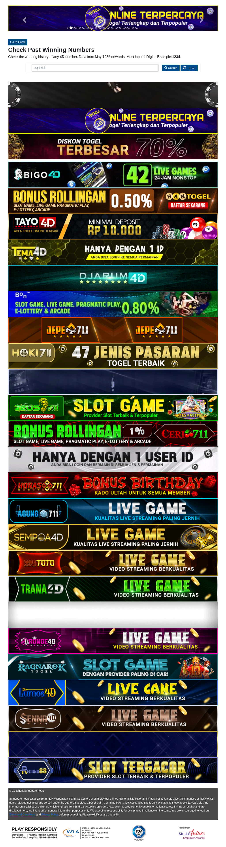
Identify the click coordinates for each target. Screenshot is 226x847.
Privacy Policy (49, 814)
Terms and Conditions (22, 814)
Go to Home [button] (18, 42)
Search (172, 67)
